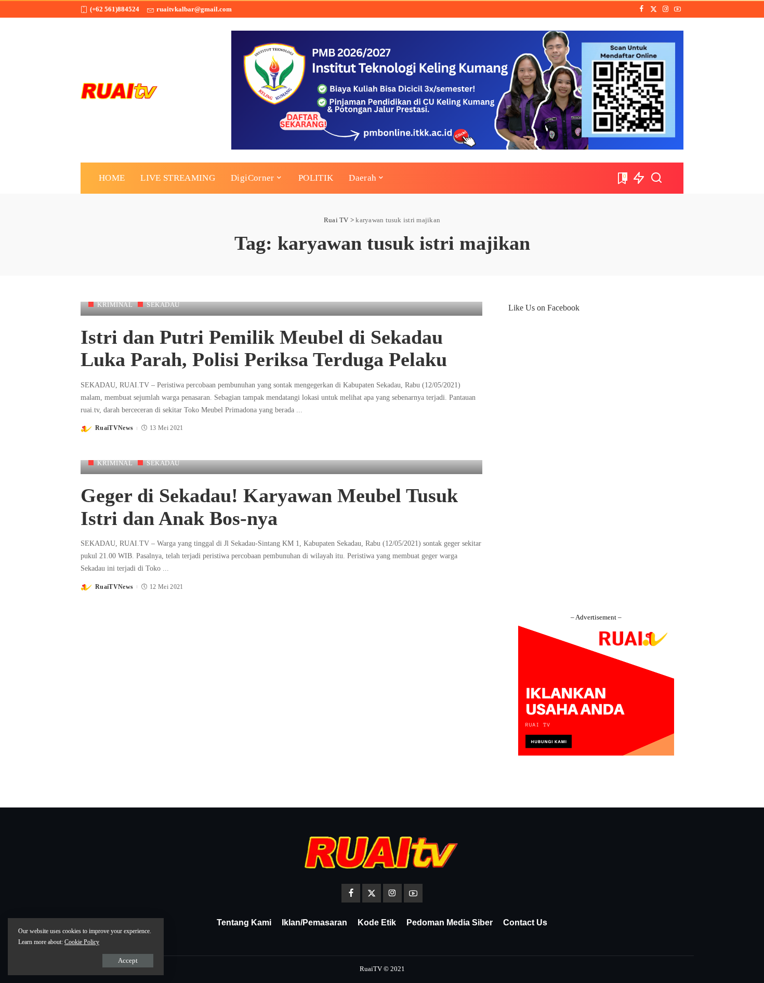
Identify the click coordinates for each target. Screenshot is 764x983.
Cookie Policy (81, 942)
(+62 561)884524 (114, 9)
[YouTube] (677, 9)
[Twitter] (654, 9)
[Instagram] (665, 9)
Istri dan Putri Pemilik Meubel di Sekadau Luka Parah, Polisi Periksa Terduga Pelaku (264, 348)
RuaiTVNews (114, 428)
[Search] (656, 178)
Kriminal (115, 304)
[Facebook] (642, 9)
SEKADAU (163, 304)
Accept (128, 960)
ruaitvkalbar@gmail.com (194, 9)
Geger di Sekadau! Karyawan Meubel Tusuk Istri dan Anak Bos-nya (269, 506)
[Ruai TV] (120, 90)
